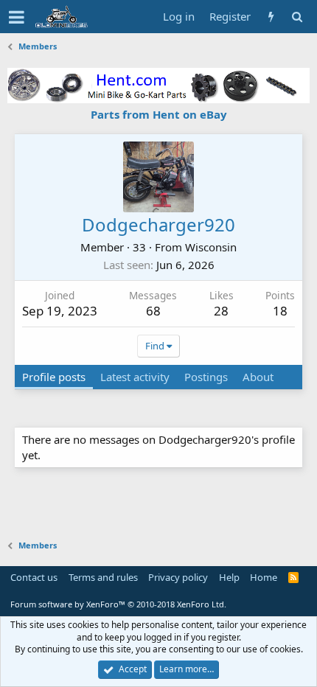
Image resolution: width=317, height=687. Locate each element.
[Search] (297, 16)
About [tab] (258, 376)
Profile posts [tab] (54, 376)
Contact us (34, 577)
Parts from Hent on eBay (159, 114)
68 (153, 310)
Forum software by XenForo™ (118, 604)
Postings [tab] (206, 376)
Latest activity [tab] (135, 376)
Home (263, 577)
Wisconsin (211, 247)
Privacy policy (178, 577)
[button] (16, 17)
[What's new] (271, 16)
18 (280, 310)
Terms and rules (103, 577)
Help (229, 577)
